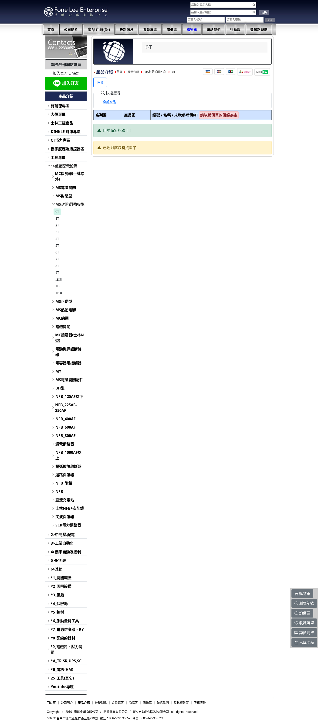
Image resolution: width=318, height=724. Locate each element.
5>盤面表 (58, 560)
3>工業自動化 (62, 543)
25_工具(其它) (62, 678)
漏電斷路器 (64, 444)
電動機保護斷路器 (68, 351)
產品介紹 (133, 72)
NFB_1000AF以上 (68, 455)
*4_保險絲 (59, 603)
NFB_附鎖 (63, 483)
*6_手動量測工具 (65, 620)
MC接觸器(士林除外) (69, 176)
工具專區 (58, 157)
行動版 (235, 29)
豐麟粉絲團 (259, 29)
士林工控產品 (62, 123)
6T (57, 252)
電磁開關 (62, 326)
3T (57, 232)
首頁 (50, 29)
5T (57, 245)
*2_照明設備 (61, 586)
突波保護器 (64, 516)
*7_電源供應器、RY (67, 629)
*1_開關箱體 (61, 577)
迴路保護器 (64, 474)
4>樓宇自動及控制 (66, 551)
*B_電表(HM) (62, 669)
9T (57, 272)
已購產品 (306, 642)
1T (57, 218)
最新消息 (127, 29)
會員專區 (150, 29)
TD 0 (58, 286)
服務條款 (200, 702)
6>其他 (56, 569)
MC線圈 (62, 318)
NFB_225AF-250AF (66, 407)
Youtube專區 (62, 686)
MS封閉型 (63, 195)
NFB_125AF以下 (69, 396)
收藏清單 (306, 622)
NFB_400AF (65, 418)
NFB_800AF (65, 435)
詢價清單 (306, 632)
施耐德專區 (60, 105)
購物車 (192, 29)
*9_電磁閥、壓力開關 (66, 649)
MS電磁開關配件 (69, 379)
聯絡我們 (214, 29)
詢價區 (172, 29)
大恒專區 (58, 114)
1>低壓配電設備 (64, 166)
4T (57, 238)
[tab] (109, 102)
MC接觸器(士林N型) (69, 337)
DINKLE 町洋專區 (66, 131)
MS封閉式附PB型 (70, 204)
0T (57, 211)
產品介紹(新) (99, 30)
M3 (100, 82)
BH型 (59, 388)
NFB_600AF (65, 427)
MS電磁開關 (65, 187)
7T (57, 259)
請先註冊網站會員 (66, 64)
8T (57, 265)
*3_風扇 (57, 595)
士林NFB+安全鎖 (69, 508)
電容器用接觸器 (68, 362)
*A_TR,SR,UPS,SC (66, 660)
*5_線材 (57, 612)
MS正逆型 (63, 301)
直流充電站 (64, 499)
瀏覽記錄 (306, 603)
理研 (58, 279)
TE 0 (58, 292)
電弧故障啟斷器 (68, 466)
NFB (59, 491)
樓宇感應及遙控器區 (67, 148)
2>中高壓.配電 (63, 534)
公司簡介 (71, 29)
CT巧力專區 (60, 140)
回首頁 (51, 702)
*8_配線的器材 (63, 638)
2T (57, 225)
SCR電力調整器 (68, 525)
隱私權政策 (181, 702)
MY (58, 371)
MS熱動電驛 (65, 309)
